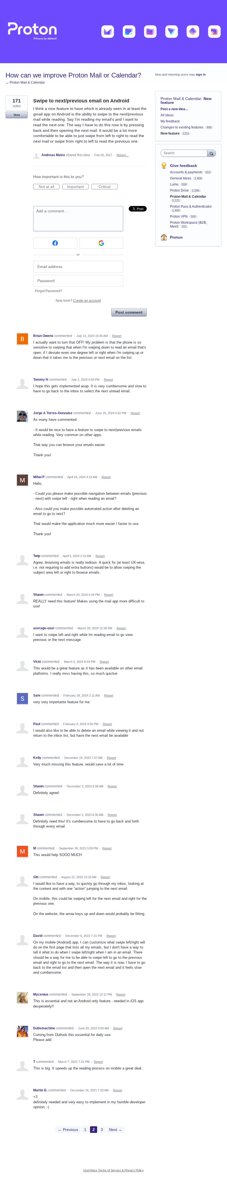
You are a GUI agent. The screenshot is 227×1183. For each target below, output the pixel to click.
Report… (123, 155)
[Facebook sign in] (55, 243)
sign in (201, 74)
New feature (170, 133)
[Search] (211, 153)
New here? (78, 301)
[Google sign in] (101, 243)
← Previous (68, 1129)
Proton (176, 237)
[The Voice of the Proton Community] (113, 31)
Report (116, 335)
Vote (17, 115)
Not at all (49, 186)
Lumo (174, 184)
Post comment (129, 312)
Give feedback (183, 165)
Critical (108, 186)
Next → (115, 1129)
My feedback (170, 121)
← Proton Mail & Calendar (25, 82)
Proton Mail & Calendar (181, 98)
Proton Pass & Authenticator (191, 206)
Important (78, 186)
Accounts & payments (186, 172)
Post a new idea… (175, 109)
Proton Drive (180, 190)
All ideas (167, 115)
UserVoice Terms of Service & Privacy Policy (113, 1170)
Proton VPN (179, 216)
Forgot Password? (48, 291)
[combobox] (185, 153)
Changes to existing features (182, 127)
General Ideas (181, 178)
